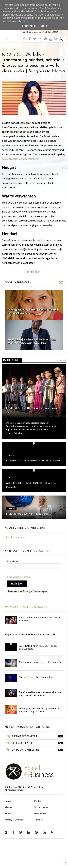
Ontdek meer (20, 433)
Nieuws (8, 807)
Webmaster (40, 813)
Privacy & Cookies (14, 819)
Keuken (38, 801)
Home (4, 49)
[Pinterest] (45, 39)
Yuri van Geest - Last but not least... (37, 677)
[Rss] (55, 39)
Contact (38, 819)
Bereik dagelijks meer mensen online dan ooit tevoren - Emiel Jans (40, 694)
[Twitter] (34, 39)
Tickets (9, 813)
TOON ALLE (57, 360)
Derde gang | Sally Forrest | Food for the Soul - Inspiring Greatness (39, 710)
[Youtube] (50, 39)
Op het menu (41, 807)
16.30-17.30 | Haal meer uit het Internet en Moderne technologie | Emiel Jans (31, 341)
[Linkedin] (40, 39)
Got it (43, 26)
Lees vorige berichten (18, 577)
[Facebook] (30, 39)
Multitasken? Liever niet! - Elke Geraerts (40, 661)
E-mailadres (13, 561)
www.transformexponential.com (21, 158)
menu (13, 49)
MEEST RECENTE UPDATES (27, 607)
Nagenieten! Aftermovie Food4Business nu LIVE (30, 634)
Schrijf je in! (34, 271)
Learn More (29, 26)
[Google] (24, 39)
